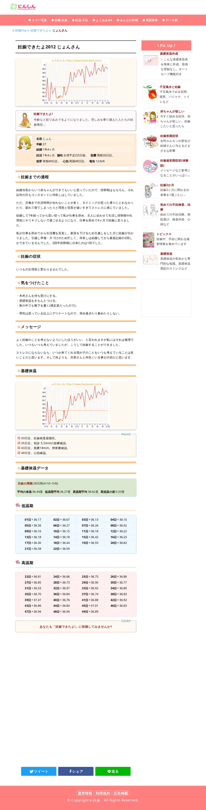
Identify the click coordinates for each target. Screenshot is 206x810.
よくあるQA (104, 20)
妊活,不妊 (81, 20)
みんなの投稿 (129, 20)
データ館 (172, 20)
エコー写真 (39, 20)
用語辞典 (152, 20)
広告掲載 (121, 793)
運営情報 (85, 793)
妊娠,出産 (61, 20)
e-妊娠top (20, 30)
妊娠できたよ (40, 30)
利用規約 (103, 793)
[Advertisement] (76, 659)
